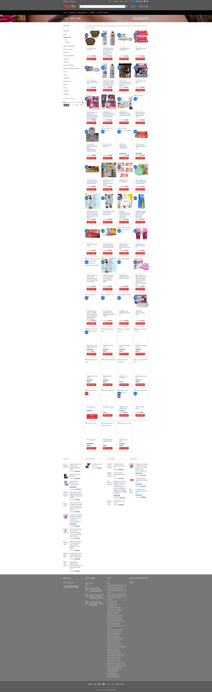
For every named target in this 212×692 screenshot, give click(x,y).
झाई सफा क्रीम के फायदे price (113, 676)
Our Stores (115, 1)
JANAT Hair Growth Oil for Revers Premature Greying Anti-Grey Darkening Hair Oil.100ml (92, 278)
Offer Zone (66, 78)
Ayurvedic (66, 31)
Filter (66, 105)
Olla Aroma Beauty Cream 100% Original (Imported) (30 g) (141, 182)
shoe (123, 663)
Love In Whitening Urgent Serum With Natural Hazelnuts (92, 182)
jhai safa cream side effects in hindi (116, 654)
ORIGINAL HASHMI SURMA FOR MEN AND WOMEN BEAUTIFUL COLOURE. (140, 214)
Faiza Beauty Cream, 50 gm (140, 81)
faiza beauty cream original (114, 607)
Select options (92, 416)
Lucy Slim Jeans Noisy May (141, 376)
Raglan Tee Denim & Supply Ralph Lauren (92, 346)
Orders (92, 12)
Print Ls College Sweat (139, 407)
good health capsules (119, 621)
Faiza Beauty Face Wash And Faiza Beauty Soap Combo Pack (124, 246)
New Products (83, 12)
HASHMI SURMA (68, 65)
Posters (65, 84)
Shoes (65, 87)
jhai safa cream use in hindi (114, 657)
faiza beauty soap (112, 615)
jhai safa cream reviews (113, 649)
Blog (121, 1)
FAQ (131, 1)
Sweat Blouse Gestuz (108, 407)
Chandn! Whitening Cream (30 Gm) (124, 49)
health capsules (115, 623)
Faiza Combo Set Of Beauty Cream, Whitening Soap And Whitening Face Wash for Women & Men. (92, 115)
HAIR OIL (66, 62)
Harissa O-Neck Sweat (123, 440)
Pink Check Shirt (91, 407)
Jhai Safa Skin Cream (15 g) (92, 244)
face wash (110, 602)
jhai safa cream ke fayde (113, 636)
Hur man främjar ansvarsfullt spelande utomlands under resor (96, 589)
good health (110, 621)
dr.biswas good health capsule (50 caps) (117, 585)
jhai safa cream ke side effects (114, 644)
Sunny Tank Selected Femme (124, 346)
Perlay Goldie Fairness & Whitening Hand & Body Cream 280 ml (125, 83)
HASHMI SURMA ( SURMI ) (71, 68)
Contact (126, 1)
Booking (65, 52)
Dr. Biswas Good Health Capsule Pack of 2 (124, 312)
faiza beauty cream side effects (115, 610)
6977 (91, 583)
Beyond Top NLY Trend (107, 376)
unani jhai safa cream (121, 665)
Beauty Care (67, 37)
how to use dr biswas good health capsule (115, 626)
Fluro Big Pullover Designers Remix (107, 440)
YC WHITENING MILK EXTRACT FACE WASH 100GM (109, 213)
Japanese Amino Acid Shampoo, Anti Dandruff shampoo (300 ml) (108, 183)
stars (109, 665)
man (118, 660)
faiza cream (120, 615)
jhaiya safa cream (112, 660)
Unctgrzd (66, 94)
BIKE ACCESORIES (68, 46)
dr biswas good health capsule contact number (116, 591)
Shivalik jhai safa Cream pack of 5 (123, 181)
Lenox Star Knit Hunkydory (123, 376)
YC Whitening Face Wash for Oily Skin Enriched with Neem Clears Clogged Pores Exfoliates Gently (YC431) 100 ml (92, 315)
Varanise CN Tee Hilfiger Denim (123, 407)
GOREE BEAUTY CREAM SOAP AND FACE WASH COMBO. (125, 113)
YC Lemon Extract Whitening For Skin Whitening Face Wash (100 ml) (108, 313)
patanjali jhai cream (112, 663)
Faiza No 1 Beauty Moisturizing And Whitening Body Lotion (140, 114)
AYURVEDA (72, 12)
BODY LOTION (67, 49)
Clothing (65, 59)
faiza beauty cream (112, 604)
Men (66, 40)
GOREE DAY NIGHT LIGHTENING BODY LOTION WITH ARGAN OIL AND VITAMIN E (108, 51)
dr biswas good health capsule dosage (116, 595)
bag (108, 582)
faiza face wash (111, 618)
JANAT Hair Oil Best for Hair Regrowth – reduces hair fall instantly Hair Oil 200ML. (108, 278)
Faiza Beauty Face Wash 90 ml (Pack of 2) (140, 245)
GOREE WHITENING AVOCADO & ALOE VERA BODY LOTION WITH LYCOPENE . (108, 83)
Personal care (67, 81)
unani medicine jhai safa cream (115, 668)
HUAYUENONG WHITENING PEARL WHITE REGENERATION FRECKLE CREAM (92, 148)
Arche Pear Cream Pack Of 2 (91, 49)
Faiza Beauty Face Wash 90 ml (107, 145)
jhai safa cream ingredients (114, 633)
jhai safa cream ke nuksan (114, 641)
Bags (64, 34)
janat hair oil (119, 630)
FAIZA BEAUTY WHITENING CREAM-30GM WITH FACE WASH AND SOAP (109, 114)
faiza (115, 602)
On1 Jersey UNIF (91, 440)
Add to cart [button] (91, 58)
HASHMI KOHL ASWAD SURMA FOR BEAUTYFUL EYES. (125, 277)
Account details (102, 12)
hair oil (109, 623)
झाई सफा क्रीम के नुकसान (113, 671)
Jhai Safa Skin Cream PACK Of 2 (140, 49)
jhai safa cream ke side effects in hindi (116, 646)
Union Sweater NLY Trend (108, 346)
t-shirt (113, 665)
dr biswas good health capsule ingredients (115, 598)
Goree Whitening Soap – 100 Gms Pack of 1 (92, 82)
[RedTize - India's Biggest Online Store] (70, 6)
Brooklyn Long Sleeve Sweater (141, 346)
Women (67, 42)
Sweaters (66, 91)
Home (65, 18)
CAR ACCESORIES (68, 55)
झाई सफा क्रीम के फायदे (112, 673)
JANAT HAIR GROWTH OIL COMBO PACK (123, 146)
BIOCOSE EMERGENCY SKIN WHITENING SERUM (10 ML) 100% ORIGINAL (124, 214)
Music (65, 75)
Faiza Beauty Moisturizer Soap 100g (140, 312)
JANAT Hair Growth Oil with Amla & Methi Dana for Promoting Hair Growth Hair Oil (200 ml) (92, 214)
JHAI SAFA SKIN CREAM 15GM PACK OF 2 (140, 146)
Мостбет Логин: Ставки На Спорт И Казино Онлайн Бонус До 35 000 (97, 596)
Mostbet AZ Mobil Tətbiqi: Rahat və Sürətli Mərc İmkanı (97, 603)
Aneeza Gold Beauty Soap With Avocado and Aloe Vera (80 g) (108, 245)
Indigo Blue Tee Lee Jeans (92, 376)
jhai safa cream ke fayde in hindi (115, 638)
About (110, 1)
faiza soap (118, 618)
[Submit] (126, 6)
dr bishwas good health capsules (115, 588)
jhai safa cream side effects (114, 652)
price (119, 663)
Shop (65, 12)
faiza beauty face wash (113, 612)
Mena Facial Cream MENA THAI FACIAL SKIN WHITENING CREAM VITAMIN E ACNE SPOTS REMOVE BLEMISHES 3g (141, 280)
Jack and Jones (111, 630)
